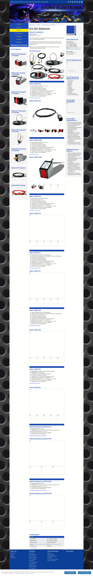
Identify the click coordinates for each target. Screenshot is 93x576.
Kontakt (21, 1)
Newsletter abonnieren (14, 1)
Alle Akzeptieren (84, 572)
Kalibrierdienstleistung (51, 556)
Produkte (38, 24)
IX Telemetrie (31, 560)
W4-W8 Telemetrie (32, 566)
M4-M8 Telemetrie (32, 565)
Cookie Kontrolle (44, 1)
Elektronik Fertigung (51, 560)
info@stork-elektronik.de (55, 544)
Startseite (33, 24)
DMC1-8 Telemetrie (33, 557)
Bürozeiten (12, 556)
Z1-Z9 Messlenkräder (33, 562)
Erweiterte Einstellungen (29, 573)
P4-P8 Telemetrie (32, 568)
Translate (38, 35)
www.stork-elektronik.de (75, 47)
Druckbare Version (33, 547)
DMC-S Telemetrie (32, 556)
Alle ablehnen (70, 572)
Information (70, 551)
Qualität (12, 554)
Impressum (26, 1)
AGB (30, 1)
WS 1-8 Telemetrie (32, 559)
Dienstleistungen (52, 551)
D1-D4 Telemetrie (45, 24)
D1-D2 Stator (52, 24)
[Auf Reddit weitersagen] (82, 2)
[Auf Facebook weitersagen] (68, 2)
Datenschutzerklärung (36, 1)
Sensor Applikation (51, 554)
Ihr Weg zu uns (13, 557)
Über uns (13, 551)
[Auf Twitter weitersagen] (70, 2)
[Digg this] (79, 2)
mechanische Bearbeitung (52, 559)
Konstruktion (49, 557)
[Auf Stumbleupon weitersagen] (77, 2)
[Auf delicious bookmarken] (74, 2)
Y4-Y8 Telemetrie (32, 563)
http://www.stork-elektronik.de (39, 544)
